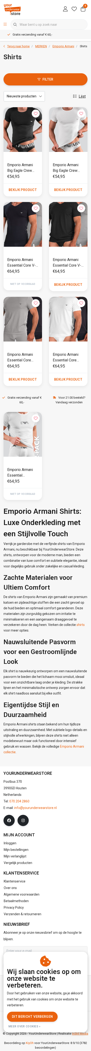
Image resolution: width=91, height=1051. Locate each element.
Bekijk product (23, 190)
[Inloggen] (65, 9)
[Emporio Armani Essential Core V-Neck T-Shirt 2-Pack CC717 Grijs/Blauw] (23, 224)
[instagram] (23, 820)
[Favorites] (74, 9)
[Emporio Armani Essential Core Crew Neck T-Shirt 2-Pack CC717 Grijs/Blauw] (23, 319)
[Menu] (5, 24)
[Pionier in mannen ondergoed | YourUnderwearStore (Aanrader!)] (12, 9)
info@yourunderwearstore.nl (35, 808)
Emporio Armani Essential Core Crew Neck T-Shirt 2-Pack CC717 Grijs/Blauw (21, 357)
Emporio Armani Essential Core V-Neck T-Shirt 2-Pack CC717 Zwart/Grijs (67, 262)
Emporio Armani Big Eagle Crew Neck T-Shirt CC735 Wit (65, 168)
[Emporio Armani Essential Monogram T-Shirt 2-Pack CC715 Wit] (23, 434)
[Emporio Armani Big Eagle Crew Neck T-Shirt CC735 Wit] (68, 129)
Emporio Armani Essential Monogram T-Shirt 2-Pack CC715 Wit (22, 472)
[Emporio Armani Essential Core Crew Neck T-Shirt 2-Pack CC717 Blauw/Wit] (68, 319)
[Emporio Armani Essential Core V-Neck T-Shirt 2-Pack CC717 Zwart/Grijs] (68, 224)
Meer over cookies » (24, 1026)
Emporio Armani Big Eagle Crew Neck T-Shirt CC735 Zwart (20, 168)
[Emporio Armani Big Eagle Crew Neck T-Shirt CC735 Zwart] (23, 129)
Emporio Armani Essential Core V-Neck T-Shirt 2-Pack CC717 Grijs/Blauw (21, 262)
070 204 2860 (19, 801)
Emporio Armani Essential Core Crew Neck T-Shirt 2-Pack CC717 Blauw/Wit (67, 357)
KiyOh (30, 1043)
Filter (47, 79)
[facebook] (9, 820)
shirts (81, 625)
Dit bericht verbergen (32, 1016)
